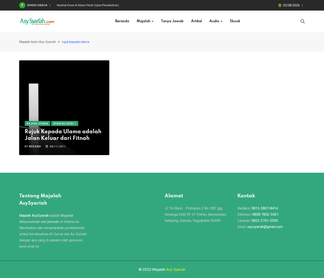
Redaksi (35, 146)
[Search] (302, 21)
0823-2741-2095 (264, 221)
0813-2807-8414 (264, 208)
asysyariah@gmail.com (265, 227)
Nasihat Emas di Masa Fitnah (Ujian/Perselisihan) (88, 5)
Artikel (196, 21)
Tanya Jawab (172, 21)
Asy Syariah (175, 269)
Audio (214, 21)
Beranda (122, 21)
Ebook (235, 21)
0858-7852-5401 (265, 214)
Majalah (143, 21)
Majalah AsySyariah (34, 215)
